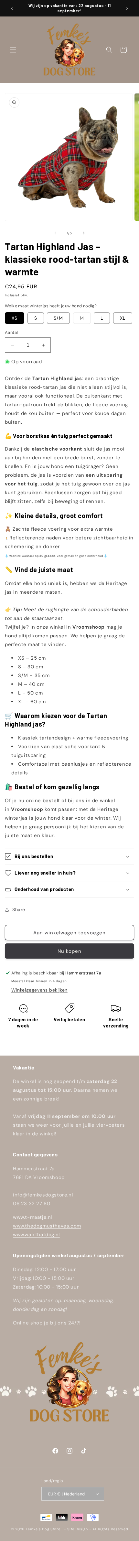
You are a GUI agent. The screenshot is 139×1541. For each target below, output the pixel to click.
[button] (13, 50)
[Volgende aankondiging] (127, 8)
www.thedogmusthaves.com (47, 1226)
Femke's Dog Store (43, 1529)
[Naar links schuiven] (55, 233)
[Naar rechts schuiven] (84, 233)
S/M (58, 318)
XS (14, 318)
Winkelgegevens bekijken (39, 990)
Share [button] (18, 909)
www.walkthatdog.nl (36, 1234)
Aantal (11, 332)
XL (122, 318)
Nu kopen (69, 951)
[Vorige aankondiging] (12, 8)
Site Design (77, 1529)
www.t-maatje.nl (32, 1217)
